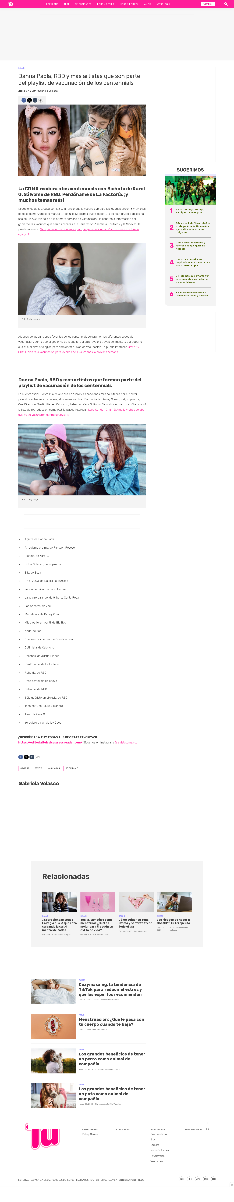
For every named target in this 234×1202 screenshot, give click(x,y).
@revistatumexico (126, 742)
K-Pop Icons (51, 4)
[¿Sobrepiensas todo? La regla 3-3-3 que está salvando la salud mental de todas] (59, 902)
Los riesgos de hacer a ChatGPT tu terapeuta (173, 921)
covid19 (38, 768)
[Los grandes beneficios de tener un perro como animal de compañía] (53, 1061)
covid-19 (24, 768)
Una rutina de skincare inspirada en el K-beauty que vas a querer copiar (193, 262)
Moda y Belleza (129, 4)
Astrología (163, 4)
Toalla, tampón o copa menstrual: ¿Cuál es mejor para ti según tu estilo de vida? (96, 925)
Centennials (72, 768)
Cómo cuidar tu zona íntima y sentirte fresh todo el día (135, 923)
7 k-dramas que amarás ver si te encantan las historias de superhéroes (192, 278)
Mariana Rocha (100, 1029)
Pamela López (64, 934)
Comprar (207, 4)
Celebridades (83, 4)
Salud (21, 68)
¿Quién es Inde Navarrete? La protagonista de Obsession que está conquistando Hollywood (193, 227)
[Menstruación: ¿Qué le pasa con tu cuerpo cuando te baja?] (53, 1026)
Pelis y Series (105, 4)
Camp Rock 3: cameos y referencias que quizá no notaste (190, 245)
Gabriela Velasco (48, 90)
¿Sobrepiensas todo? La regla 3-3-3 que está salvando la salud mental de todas (59, 925)
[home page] (10, 4)
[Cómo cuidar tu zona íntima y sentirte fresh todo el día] (136, 902)
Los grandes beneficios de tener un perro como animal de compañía (112, 1059)
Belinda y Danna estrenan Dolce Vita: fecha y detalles (192, 294)
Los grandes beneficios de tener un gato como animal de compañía (112, 1093)
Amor (147, 4)
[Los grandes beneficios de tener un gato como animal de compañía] (53, 1095)
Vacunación (54, 768)
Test (66, 4)
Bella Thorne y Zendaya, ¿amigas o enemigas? (190, 211)
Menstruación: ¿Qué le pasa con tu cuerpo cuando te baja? (111, 1022)
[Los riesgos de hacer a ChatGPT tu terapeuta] (174, 902)
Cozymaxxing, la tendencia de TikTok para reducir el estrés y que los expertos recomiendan (110, 989)
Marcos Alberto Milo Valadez (106, 1000)
